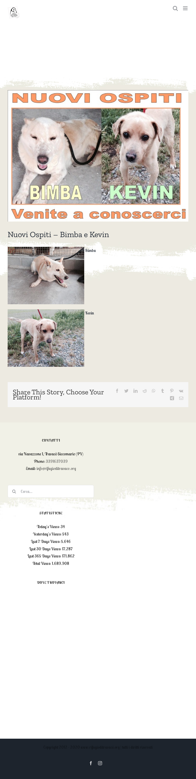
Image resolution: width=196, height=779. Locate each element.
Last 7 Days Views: (46, 541)
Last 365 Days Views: (44, 555)
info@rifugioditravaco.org (56, 468)
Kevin (89, 312)
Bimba (90, 250)
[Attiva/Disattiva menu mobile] (185, 8)
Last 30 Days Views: (45, 548)
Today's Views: (48, 526)
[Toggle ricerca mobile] (175, 8)
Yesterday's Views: (47, 534)
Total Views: (42, 563)
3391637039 (57, 461)
